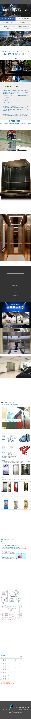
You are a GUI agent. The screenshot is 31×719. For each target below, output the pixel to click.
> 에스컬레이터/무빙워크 (8, 27)
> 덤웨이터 (23, 23)
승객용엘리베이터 (8, 19)
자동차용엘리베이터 (7, 23)
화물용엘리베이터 (23, 19)
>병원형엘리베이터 (23, 27)
